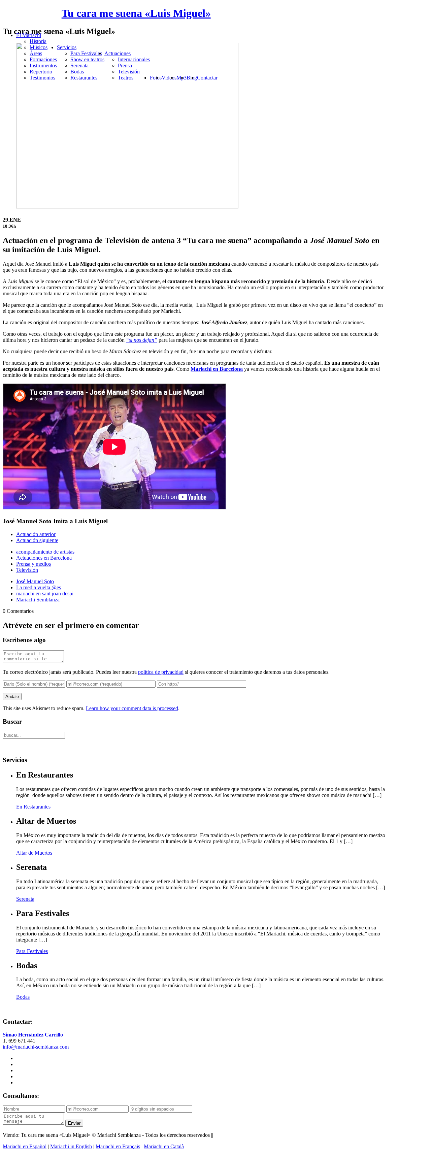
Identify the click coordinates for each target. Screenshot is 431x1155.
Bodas (77, 71)
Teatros (125, 77)
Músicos (38, 47)
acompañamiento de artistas (45, 552)
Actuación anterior (36, 534)
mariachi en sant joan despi (44, 593)
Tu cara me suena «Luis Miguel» (136, 13)
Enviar (74, 1123)
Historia (38, 41)
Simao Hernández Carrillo (33, 1034)
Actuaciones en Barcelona (44, 558)
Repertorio (41, 71)
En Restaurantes (33, 807)
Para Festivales (86, 53)
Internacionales (134, 59)
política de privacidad (161, 672)
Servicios (66, 47)
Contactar (207, 77)
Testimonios (42, 77)
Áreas (36, 53)
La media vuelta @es (38, 587)
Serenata (79, 65)
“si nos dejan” (141, 340)
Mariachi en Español (24, 1146)
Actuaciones (117, 53)
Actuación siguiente (37, 540)
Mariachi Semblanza (38, 599)
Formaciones (43, 59)
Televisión (129, 71)
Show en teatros (87, 59)
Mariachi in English (71, 1146)
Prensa (125, 65)
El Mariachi (28, 35)
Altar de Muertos (34, 853)
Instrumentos (43, 65)
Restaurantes (83, 77)
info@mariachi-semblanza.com (36, 1047)
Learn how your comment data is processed (132, 708)
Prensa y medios (33, 564)
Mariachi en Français (118, 1146)
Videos (169, 77)
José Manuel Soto (35, 581)
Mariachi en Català (164, 1146)
